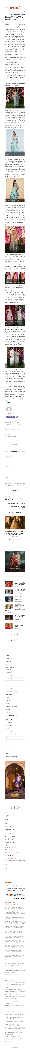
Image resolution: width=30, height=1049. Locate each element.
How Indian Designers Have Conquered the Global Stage (20, 598)
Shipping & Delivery (9, 837)
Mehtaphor (7, 975)
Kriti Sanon (15, 427)
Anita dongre (8, 422)
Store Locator (8, 815)
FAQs (6, 834)
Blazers (10, 996)
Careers (6, 823)
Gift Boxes (23, 991)
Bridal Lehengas (11, 987)
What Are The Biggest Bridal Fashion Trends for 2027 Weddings (20, 583)
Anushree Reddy (13, 972)
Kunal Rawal (7, 972)
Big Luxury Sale (9, 679)
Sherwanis (18, 994)
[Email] (17, 417)
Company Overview (9, 821)
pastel (6, 431)
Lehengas (7, 429)
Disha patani (16, 422)
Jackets (6, 996)
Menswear (8, 703)
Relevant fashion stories (11, 706)
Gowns (7, 697)
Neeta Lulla (10, 967)
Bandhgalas (23, 994)
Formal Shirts (8, 998)
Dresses (20, 1000)
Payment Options (9, 839)
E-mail (6, 868)
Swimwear (8, 709)
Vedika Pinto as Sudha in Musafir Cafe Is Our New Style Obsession (20, 590)
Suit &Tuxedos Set (18, 1007)
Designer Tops (9, 688)
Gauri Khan (7, 424)
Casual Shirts (14, 998)
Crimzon (10, 975)
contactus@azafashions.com (11, 854)
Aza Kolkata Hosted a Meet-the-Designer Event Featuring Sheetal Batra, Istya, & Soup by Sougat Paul (15, 607)
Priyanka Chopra (14, 431)
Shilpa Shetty (8, 434)
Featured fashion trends (11, 691)
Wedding (8, 750)
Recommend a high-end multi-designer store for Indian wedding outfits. (15, 533)
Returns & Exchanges (10, 836)
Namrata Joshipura (8, 968)
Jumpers (23, 1007)
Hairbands (15, 991)
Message (7, 873)
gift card (7, 831)
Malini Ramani (20, 967)
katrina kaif (8, 427)
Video (7, 747)
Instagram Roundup (10, 731)
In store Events (8, 816)
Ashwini (8, 413)
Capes (12, 984)
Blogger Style (9, 658)
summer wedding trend (10, 436)
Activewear (8, 672)
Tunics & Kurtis (12, 982)
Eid (6, 664)
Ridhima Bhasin (13, 963)
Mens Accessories (8, 993)
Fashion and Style (10, 667)
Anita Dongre (22, 970)
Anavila (18, 965)
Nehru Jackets (13, 994)
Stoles (12, 989)
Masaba (15, 965)
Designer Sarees (16, 980)
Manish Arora (10, 965)
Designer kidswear (10, 685)
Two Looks (8, 712)
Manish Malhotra (16, 429)
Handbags (7, 991)
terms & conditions (9, 825)
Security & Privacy (9, 826)
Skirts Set (16, 1001)
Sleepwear (7, 1003)
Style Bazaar (9, 744)
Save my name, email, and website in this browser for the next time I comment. (15, 485)
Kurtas (8, 994)
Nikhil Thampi (15, 968)
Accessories (8, 669)
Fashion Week (9, 719)
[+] (10, 661)
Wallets (15, 989)
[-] (14, 667)
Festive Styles (9, 694)
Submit (8, 882)
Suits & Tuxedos (15, 996)
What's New (8, 753)
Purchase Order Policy (10, 842)
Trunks (19, 991)
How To (7, 728)
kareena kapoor (16, 424)
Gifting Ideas (9, 722)
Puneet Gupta (13, 974)
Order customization (9, 841)
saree (22, 431)
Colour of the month (11, 682)
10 (20, 539)
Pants (20, 984)
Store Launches (9, 741)
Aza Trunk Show (9, 675)
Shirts (23, 1005)
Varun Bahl (19, 963)
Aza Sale (8, 652)
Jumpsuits (16, 984)
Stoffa (14, 975)
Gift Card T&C (8, 833)
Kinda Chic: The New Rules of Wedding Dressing (20, 625)
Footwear (19, 989)
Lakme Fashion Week (11, 734)
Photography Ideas (10, 738)
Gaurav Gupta (7, 963)
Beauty (7, 655)
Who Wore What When (11, 715)
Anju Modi (15, 967)
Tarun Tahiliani (8, 439)
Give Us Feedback (9, 855)
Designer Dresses (22, 982)
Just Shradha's (20, 974)
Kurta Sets (10, 980)
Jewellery (8, 700)
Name (6, 864)
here (8, 401)
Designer (8, 661)
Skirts (22, 984)
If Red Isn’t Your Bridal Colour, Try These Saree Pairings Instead (20, 617)
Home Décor (9, 725)
